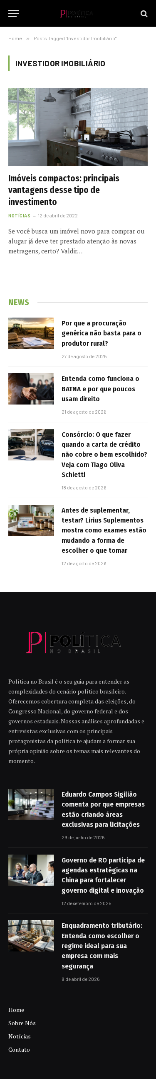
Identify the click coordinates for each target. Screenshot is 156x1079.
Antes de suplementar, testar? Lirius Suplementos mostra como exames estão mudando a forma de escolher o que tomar (104, 530)
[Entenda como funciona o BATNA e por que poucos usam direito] (31, 389)
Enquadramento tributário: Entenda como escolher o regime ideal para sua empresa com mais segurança (102, 945)
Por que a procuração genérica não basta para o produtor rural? (101, 333)
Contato (19, 1049)
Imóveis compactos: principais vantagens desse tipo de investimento (63, 190)
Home (16, 1010)
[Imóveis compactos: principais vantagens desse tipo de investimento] (78, 127)
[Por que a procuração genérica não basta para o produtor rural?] (31, 333)
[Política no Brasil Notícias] (78, 13)
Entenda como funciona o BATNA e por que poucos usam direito (100, 388)
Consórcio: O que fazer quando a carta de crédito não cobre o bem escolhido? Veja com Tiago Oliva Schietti (104, 454)
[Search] (143, 13)
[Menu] (13, 13)
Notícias (19, 1036)
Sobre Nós (22, 1023)
